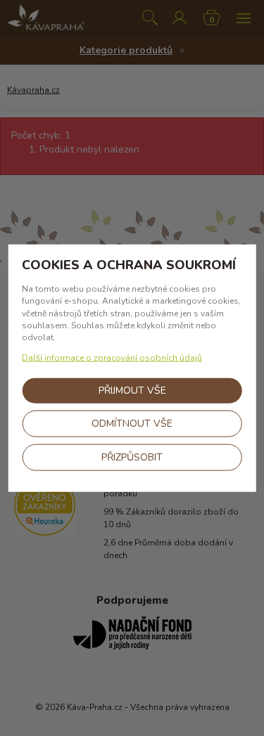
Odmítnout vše (132, 423)
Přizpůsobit (132, 457)
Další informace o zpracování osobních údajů (112, 357)
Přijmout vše (132, 390)
